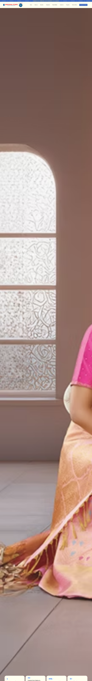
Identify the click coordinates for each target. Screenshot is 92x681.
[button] (36, 5)
